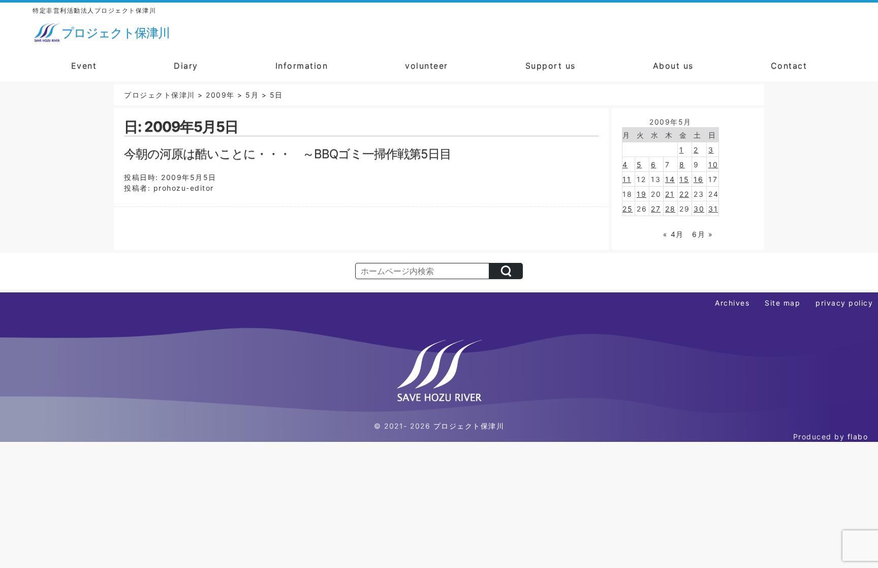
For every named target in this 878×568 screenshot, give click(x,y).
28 (670, 208)
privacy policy (844, 302)
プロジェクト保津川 (469, 426)
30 (699, 208)
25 (627, 208)
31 (713, 208)
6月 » (702, 234)
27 (656, 208)
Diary (186, 66)
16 (698, 179)
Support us (550, 66)
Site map (782, 302)
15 (684, 179)
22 (684, 194)
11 (626, 179)
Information (301, 66)
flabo (858, 436)
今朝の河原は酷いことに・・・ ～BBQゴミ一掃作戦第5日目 (287, 153)
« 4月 (673, 234)
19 (641, 194)
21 (669, 194)
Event (84, 66)
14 (670, 179)
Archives (732, 302)
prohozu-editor (183, 188)
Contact (789, 66)
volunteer (426, 66)
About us (673, 66)
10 (713, 164)
